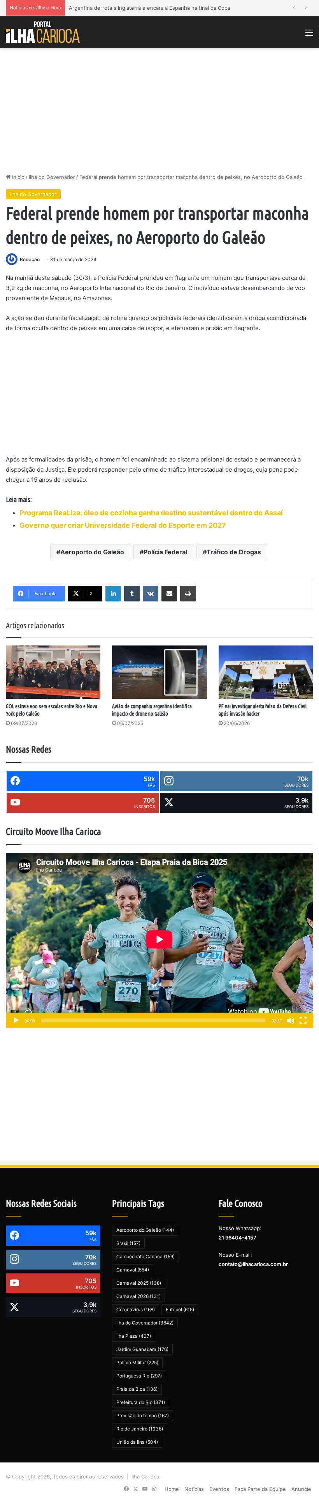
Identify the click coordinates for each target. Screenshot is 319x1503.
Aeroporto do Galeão (92, 552)
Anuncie (301, 1489)
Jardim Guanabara (142, 1349)
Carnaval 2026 (138, 1296)
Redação (30, 259)
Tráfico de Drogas (234, 552)
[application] (159, 940)
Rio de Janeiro (139, 1429)
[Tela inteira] (303, 1020)
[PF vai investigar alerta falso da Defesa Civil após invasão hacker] (266, 672)
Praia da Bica (137, 1389)
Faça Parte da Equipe (260, 1489)
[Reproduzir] (16, 1020)
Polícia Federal (165, 552)
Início (18, 177)
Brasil (128, 1243)
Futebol (180, 1309)
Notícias (194, 1489)
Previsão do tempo (142, 1415)
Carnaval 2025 (138, 1283)
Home (172, 1489)
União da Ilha (137, 1442)
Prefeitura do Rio (140, 1402)
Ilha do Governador (52, 177)
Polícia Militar (137, 1362)
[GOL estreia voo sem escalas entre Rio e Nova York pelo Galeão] (53, 672)
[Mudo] (290, 1020)
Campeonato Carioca (145, 1256)
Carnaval (132, 1270)
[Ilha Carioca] (43, 32)
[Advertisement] (159, 110)
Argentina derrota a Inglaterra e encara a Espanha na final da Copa (149, 8)
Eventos (219, 1489)
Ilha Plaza (133, 1336)
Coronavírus (135, 1309)
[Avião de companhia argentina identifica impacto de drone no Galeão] (159, 672)
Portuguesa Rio (139, 1376)
